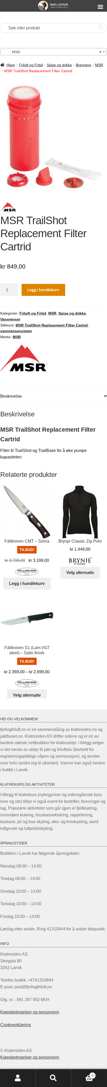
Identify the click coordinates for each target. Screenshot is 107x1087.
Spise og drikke (59, 65)
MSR (99, 65)
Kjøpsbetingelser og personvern (29, 1012)
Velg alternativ (80, 572)
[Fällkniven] (26, 572)
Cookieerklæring (15, 1025)
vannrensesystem (16, 331)
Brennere (83, 65)
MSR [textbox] (52, 52)
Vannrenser (10, 319)
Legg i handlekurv (43, 289)
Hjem (10, 65)
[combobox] (53, 51)
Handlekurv (82, 1073)
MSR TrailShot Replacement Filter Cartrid (52, 325)
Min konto (18, 1078)
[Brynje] (80, 561)
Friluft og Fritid (31, 65)
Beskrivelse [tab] (11, 396)
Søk (53, 1078)
